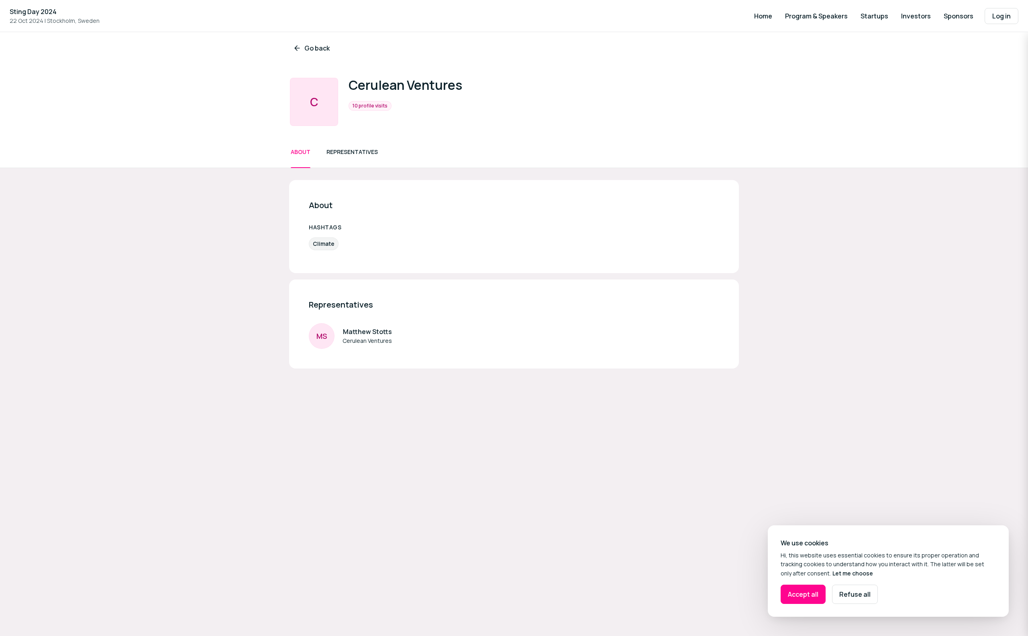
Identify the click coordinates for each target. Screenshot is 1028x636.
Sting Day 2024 (33, 11)
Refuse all (855, 594)
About (300, 152)
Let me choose (852, 573)
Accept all (803, 594)
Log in (1001, 16)
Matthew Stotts (367, 331)
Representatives (352, 152)
